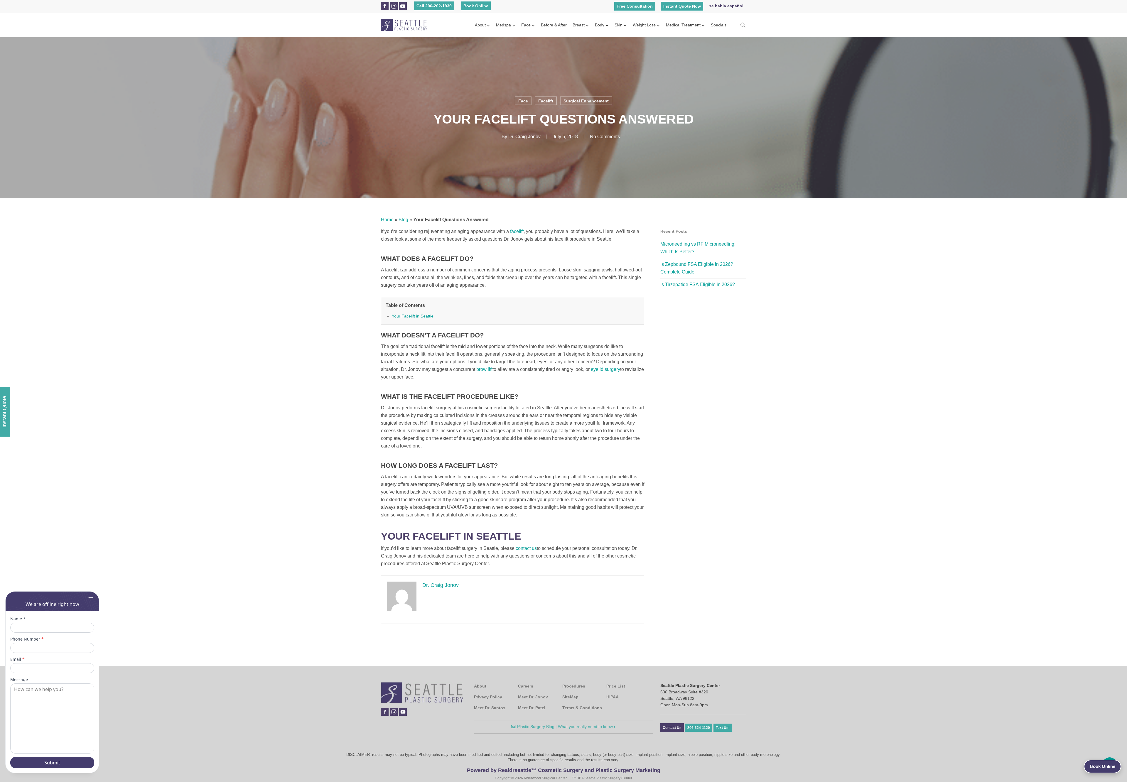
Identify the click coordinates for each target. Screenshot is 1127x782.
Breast (579, 25)
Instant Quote (4, 412)
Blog (403, 219)
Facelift (545, 101)
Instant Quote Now (682, 6)
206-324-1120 (698, 728)
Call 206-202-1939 (434, 6)
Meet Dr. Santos (489, 707)
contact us (526, 548)
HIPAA (612, 697)
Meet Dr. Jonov (533, 697)
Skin (618, 25)
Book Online (475, 6)
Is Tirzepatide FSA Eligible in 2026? (697, 284)
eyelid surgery (605, 369)
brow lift (484, 369)
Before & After (554, 25)
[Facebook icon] (384, 6)
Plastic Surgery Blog (535, 726)
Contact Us (672, 728)
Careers (525, 686)
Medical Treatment (683, 25)
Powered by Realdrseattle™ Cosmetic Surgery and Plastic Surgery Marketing (563, 770)
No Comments (605, 136)
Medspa (503, 25)
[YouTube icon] (403, 6)
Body (599, 25)
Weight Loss (644, 25)
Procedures (573, 686)
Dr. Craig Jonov (524, 136)
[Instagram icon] (394, 6)
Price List (615, 686)
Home (387, 219)
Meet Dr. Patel (531, 707)
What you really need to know (586, 726)
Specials (718, 25)
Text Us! (723, 728)
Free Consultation (635, 6)
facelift (517, 231)
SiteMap (570, 697)
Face (526, 25)
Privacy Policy (488, 697)
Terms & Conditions (582, 707)
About (480, 25)
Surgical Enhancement (586, 101)
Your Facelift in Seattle (412, 316)
